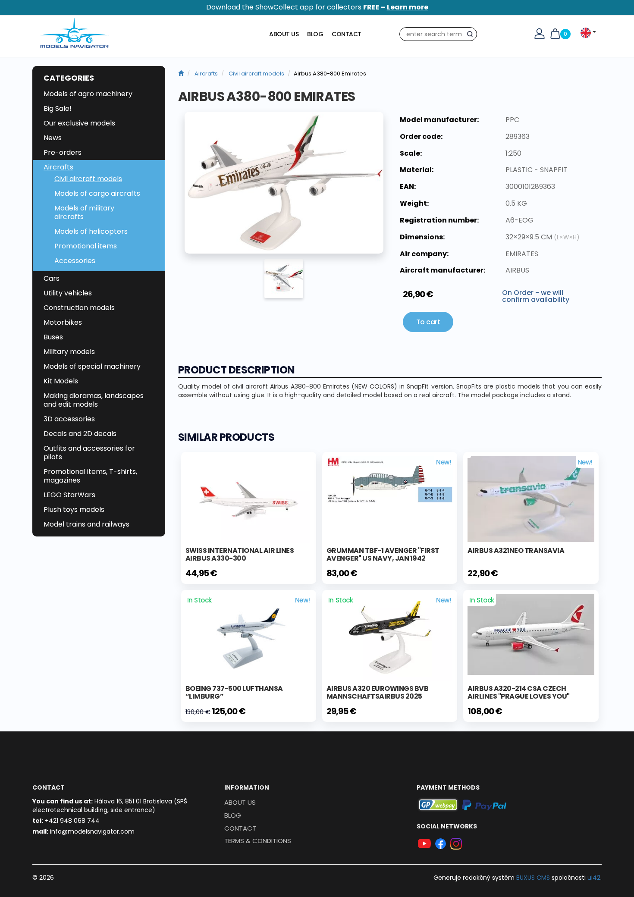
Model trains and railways (86, 524)
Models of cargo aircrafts (97, 193)
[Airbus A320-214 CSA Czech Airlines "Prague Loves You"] (531, 634)
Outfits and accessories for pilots (89, 452)
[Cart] (555, 33)
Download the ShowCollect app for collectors (317, 7)
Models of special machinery (92, 366)
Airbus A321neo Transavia (516, 550)
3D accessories (69, 419)
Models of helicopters (91, 231)
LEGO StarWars (69, 495)
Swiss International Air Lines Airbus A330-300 (239, 554)
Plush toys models (74, 509)
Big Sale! (58, 108)
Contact (346, 34)
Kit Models (61, 381)
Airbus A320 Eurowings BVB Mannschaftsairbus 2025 (377, 692)
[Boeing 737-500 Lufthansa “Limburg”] (248, 636)
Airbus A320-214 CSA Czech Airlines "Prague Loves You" (519, 692)
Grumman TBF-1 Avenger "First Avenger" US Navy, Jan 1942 (382, 554)
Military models (69, 352)
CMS (533, 877)
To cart (428, 322)
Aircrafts (58, 167)
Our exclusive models (79, 123)
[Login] (539, 33)
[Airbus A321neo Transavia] (531, 499)
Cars (52, 278)
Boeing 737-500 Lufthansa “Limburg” (234, 692)
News (53, 138)
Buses (53, 337)
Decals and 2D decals (80, 434)
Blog (315, 34)
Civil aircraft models (88, 179)
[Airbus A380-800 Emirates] (284, 183)
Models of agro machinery (88, 94)
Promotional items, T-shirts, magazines (90, 476)
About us (283, 34)
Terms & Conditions (257, 840)
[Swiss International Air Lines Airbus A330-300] (248, 499)
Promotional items (85, 246)
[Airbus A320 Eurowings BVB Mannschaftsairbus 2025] (390, 637)
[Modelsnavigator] (181, 73)
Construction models (79, 308)
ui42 (593, 877)
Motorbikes (63, 322)
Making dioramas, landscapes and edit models (94, 400)
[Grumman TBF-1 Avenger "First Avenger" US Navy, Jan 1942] (389, 479)
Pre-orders (63, 152)
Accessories (74, 261)
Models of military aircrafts (84, 212)
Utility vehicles (68, 293)
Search (472, 35)
